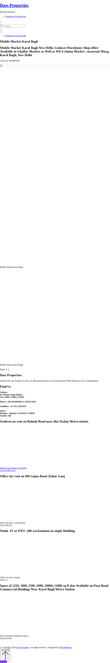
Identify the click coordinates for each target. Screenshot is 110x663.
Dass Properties (14, 5)
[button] (1, 21)
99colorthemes (65, 647)
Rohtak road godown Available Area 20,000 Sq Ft (13, 469)
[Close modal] (1, 24)
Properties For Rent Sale (15, 16)
